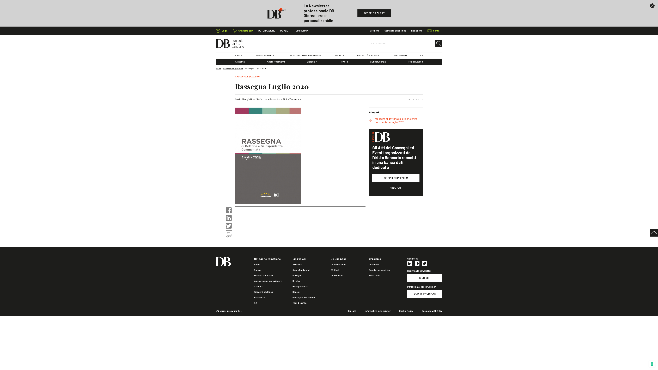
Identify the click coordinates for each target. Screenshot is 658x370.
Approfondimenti (276, 61)
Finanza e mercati (263, 275)
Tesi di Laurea (415, 61)
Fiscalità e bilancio (263, 292)
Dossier (296, 292)
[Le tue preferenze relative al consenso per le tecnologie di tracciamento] (652, 364)
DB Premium (302, 30)
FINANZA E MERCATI (266, 55)
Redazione (416, 30)
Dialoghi (311, 61)
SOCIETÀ (339, 55)
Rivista (344, 61)
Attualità (240, 61)
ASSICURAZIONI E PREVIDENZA (305, 55)
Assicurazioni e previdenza (268, 281)
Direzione (374, 30)
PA (421, 55)
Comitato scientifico (395, 30)
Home (218, 68)
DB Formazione (266, 30)
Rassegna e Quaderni (233, 68)
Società (258, 286)
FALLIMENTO (400, 55)
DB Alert (285, 30)
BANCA (238, 55)
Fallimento (259, 297)
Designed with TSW (432, 311)
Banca (257, 270)
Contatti (352, 311)
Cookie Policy (406, 311)
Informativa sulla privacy (378, 311)
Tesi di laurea (300, 302)
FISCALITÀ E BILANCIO (368, 55)
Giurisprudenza (378, 61)
